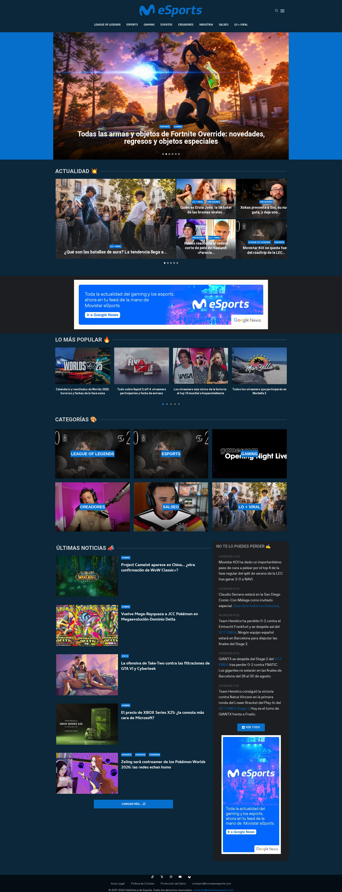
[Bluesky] (189, 877)
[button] (60, 95)
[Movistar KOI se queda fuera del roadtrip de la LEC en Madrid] (266, 239)
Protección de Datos (173, 883)
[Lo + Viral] (249, 506)
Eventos (166, 24)
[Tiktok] (152, 877)
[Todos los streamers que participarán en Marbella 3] (259, 365)
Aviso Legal (117, 883)
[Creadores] (92, 506)
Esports (132, 24)
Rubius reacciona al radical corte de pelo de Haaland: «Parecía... (206, 248)
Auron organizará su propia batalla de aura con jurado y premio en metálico (171, 138)
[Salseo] (171, 506)
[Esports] (171, 453)
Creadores (185, 24)
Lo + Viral (241, 24)
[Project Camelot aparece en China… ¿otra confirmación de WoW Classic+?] (87, 576)
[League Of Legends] (92, 453)
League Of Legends (107, 24)
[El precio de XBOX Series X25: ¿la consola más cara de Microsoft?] (87, 724)
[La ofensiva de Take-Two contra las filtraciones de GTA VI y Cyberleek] (87, 674)
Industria (206, 24)
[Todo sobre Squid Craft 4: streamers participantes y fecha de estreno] (141, 365)
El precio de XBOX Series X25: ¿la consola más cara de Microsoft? (162, 715)
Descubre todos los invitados (256, 606)
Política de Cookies (142, 883)
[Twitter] (162, 877)
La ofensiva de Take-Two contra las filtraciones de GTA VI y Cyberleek (165, 665)
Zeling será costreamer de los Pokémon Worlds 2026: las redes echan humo (163, 764)
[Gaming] (249, 453)
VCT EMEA (227, 632)
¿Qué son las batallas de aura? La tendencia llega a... (115, 251)
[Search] (276, 11)
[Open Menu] (282, 11)
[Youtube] (180, 877)
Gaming (149, 24)
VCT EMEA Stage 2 (234, 708)
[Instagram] (171, 877)
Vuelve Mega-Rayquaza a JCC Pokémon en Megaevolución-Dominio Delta (159, 616)
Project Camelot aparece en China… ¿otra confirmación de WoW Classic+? (158, 567)
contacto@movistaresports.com (211, 883)
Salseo (223, 24)
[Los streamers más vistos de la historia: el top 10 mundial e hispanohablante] (200, 365)
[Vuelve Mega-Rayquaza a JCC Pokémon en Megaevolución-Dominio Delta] (87, 625)
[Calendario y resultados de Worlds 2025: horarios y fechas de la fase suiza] (82, 365)
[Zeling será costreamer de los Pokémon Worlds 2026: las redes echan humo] (87, 773)
